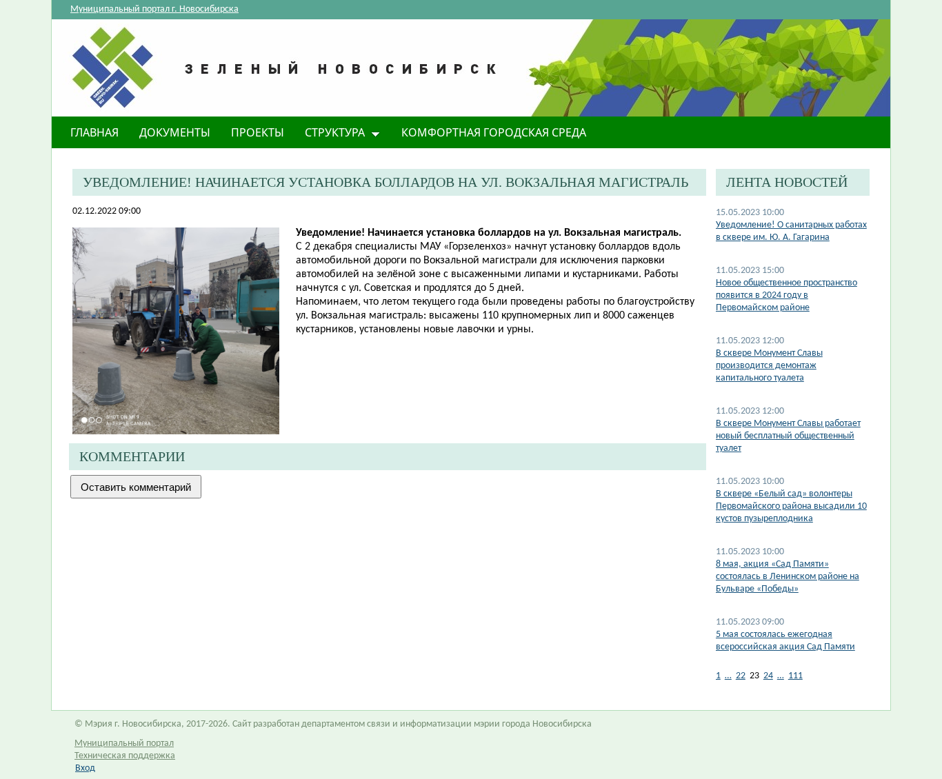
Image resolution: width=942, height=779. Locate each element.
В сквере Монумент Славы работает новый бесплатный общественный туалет (788, 436)
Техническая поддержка (124, 756)
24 (768, 676)
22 (740, 676)
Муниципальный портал (124, 743)
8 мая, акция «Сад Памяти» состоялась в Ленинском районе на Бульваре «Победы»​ (787, 576)
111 (795, 676)
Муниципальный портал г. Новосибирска (154, 9)
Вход (85, 768)
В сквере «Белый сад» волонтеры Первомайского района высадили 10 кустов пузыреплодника (791, 506)
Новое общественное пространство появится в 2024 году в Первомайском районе (786, 295)
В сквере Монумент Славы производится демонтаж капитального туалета (769, 365)
